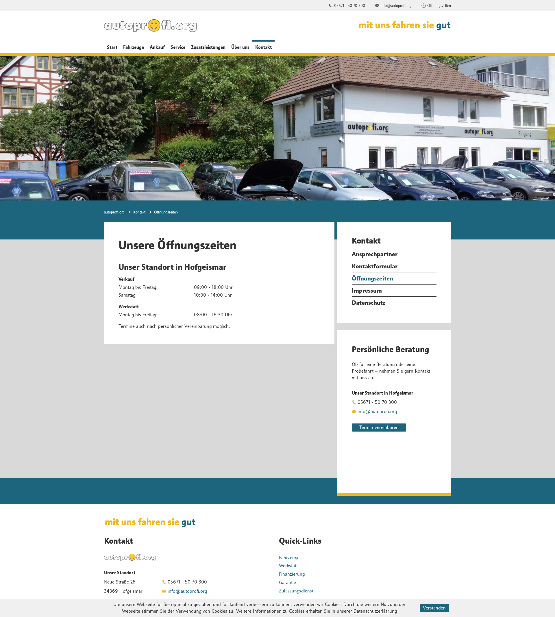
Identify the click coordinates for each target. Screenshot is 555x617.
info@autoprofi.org (396, 5)
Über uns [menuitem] (240, 47)
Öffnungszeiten (439, 5)
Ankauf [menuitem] (157, 47)
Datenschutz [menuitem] (368, 303)
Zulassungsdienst (296, 591)
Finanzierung (292, 574)
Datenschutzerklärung (375, 611)
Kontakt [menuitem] (263, 47)
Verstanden (434, 608)
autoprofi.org (114, 212)
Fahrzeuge (289, 557)
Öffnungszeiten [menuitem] (372, 278)
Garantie (287, 582)
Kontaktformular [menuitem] (374, 266)
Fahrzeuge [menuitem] (133, 47)
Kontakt (139, 212)
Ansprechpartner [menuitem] (374, 254)
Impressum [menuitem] (367, 290)
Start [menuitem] (112, 47)
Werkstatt (288, 565)
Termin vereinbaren (379, 427)
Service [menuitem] (178, 47)
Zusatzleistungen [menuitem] (208, 47)
